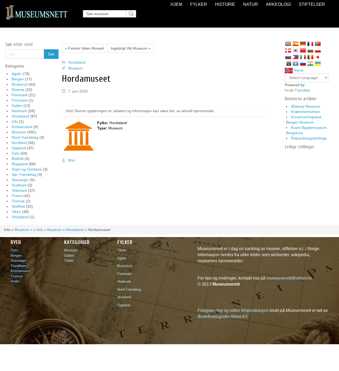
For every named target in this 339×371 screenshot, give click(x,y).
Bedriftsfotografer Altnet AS (223, 316)
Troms (17, 196)
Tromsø (18, 201)
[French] (310, 44)
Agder (17, 74)
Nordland (19, 143)
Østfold (18, 158)
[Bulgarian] (310, 50)
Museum (19, 132)
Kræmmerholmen (305, 112)
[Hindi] (310, 64)
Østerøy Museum (305, 106)
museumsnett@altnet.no (289, 278)
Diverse (18, 90)
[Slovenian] (303, 64)
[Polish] (318, 50)
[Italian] (303, 57)
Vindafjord (20, 217)
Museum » (23, 230)
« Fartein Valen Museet (84, 48)
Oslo (15, 153)
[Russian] (288, 57)
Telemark (19, 190)
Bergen (18, 79)
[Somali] (295, 64)
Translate (302, 90)
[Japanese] (318, 57)
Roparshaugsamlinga (309, 138)
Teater (69, 261)
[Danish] (288, 50)
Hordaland (20, 116)
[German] (303, 44)
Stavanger (20, 180)
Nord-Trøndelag (25, 137)
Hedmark (19, 111)
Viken (16, 211)
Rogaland (20, 164)
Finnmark (20, 95)
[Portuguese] (318, 44)
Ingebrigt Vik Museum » (130, 48)
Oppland (19, 148)
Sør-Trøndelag (24, 174)
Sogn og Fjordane (27, 169)
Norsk (298, 70)
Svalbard (19, 185)
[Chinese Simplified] (303, 50)
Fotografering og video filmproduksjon (233, 310)
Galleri (17, 105)
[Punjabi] (288, 64)
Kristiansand (22, 127)
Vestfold (18, 206)
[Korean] (295, 50)
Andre (15, 281)
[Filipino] (295, 57)
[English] (288, 44)
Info (15, 121)
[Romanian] (310, 57)
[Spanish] (295, 44)
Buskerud (20, 84)
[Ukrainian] (318, 64)
